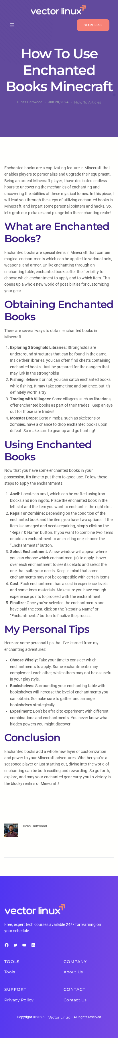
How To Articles (87, 102)
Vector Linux (59, 1017)
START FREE (93, 25)
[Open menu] (12, 25)
